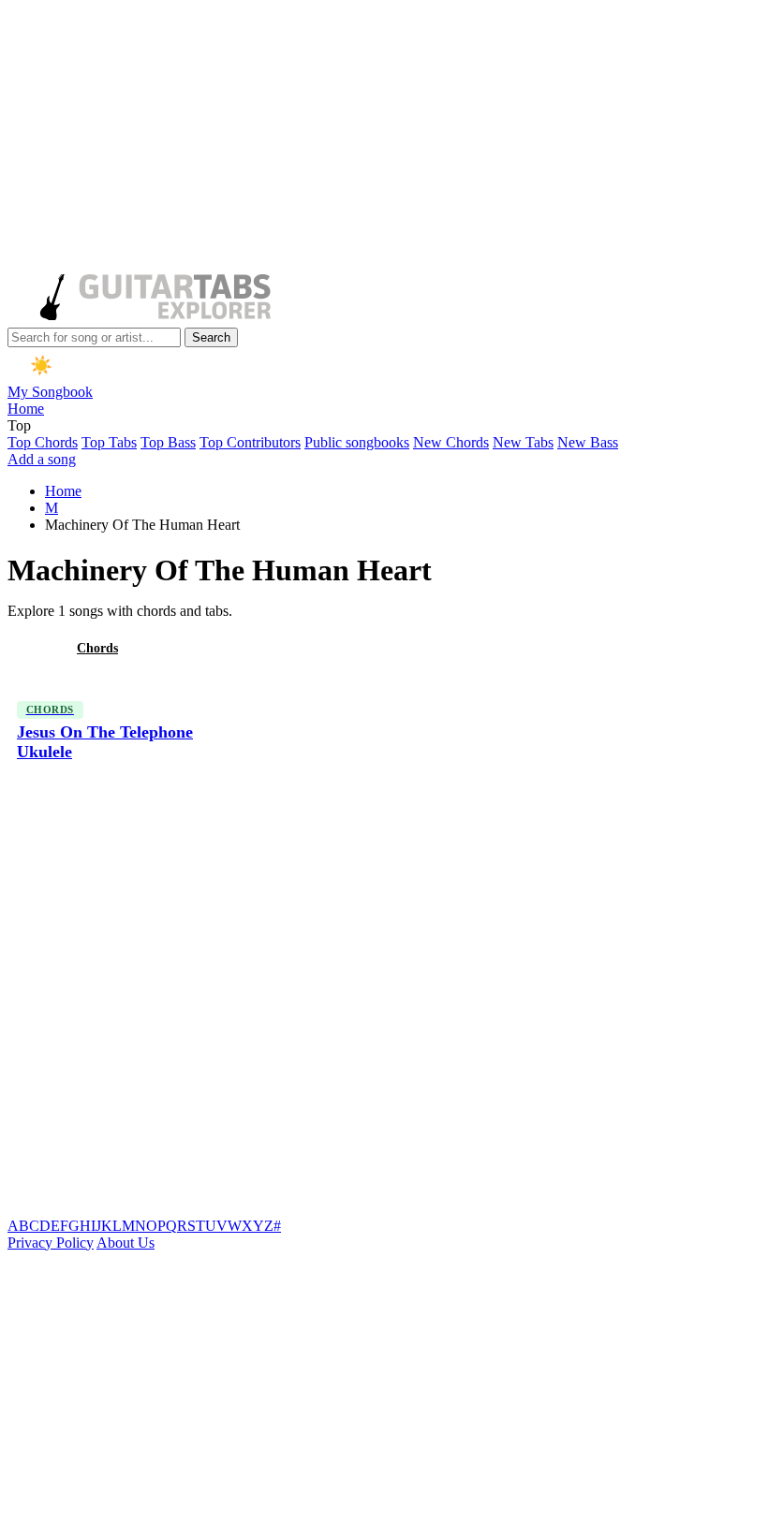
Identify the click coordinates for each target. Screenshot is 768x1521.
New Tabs (523, 442)
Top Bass (168, 442)
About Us (125, 1242)
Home (25, 409)
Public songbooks (356, 442)
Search (211, 337)
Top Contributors (250, 442)
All (30, 648)
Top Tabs (109, 442)
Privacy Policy (50, 1242)
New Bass (587, 442)
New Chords (451, 442)
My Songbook (50, 392)
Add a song (41, 459)
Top (19, 425)
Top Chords (42, 442)
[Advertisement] (380, 138)
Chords (97, 648)
